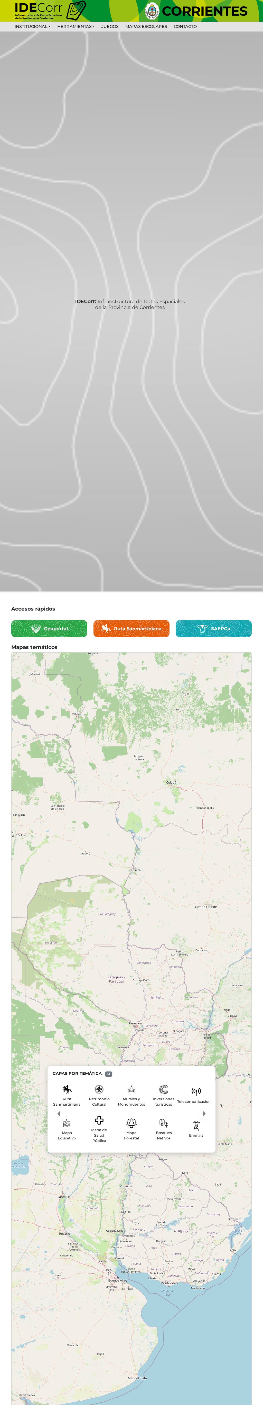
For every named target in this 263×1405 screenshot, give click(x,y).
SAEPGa (220, 628)
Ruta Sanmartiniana (138, 628)
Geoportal (56, 628)
